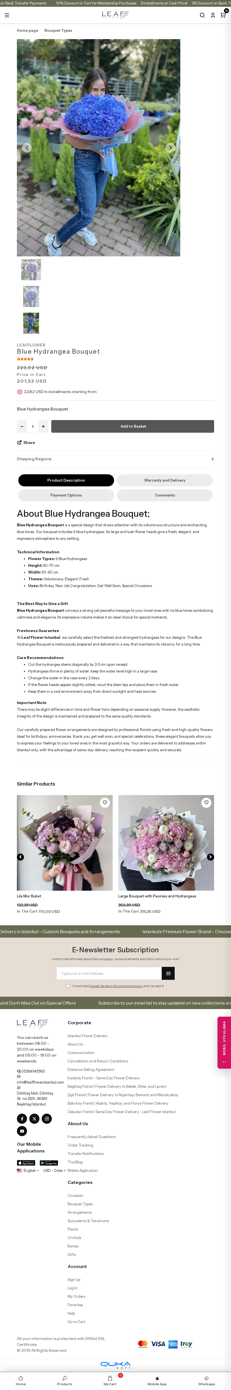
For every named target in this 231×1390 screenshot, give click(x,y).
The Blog (75, 1162)
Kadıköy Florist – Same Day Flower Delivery (104, 1078)
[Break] (202, 15)
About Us (75, 1044)
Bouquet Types (80, 1204)
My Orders (76, 1296)
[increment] (43, 426)
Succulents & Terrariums (88, 1220)
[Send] (168, 973)
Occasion (75, 1195)
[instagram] (48, 1119)
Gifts (72, 1254)
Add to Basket (133, 426)
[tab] (66, 480)
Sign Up (74, 1279)
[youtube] (23, 1131)
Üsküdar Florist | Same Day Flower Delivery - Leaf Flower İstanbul (122, 1111)
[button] (7, 15)
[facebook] (23, 1119)
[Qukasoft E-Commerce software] (115, 1365)
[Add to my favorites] (105, 803)
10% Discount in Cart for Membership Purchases (96, 3)
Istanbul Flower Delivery (88, 1036)
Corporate (79, 1022)
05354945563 (33, 1071)
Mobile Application (83, 1170)
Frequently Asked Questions (91, 1136)
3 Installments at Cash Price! (164, 3)
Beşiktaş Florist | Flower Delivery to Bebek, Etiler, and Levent (117, 1086)
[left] (20, 857)
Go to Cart (76, 1321)
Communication (81, 1052)
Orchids (74, 1237)
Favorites (75, 1305)
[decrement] (22, 426)
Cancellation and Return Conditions (98, 1061)
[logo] (115, 14)
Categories (80, 1182)
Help (71, 1313)
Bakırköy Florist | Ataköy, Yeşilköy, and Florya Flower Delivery (118, 1103)
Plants (73, 1229)
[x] (35, 1119)
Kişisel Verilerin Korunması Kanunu (116, 986)
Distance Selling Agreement (91, 1069)
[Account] (213, 15)
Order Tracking (80, 1145)
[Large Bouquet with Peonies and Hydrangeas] (166, 843)
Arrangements (80, 1212)
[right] (211, 857)
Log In (72, 1288)
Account (77, 1266)
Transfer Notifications (86, 1153)
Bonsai (73, 1246)
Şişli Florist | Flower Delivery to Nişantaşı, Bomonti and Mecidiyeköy (123, 1095)
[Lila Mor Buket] (65, 843)
